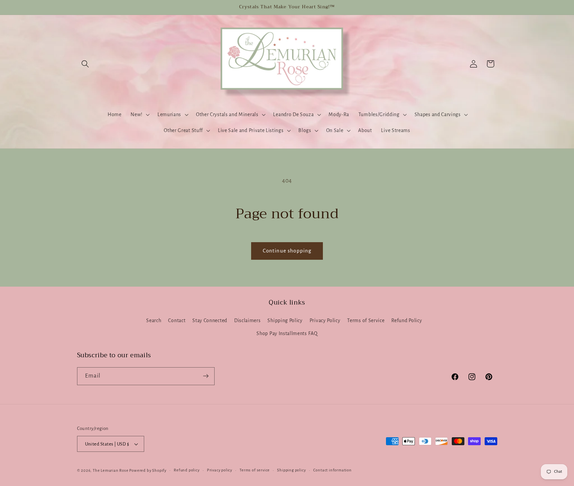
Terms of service (254, 470)
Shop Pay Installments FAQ (286, 333)
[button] (85, 63)
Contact (176, 320)
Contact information (332, 470)
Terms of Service (365, 320)
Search (153, 320)
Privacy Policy (325, 320)
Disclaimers (247, 320)
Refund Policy (406, 320)
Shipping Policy (284, 320)
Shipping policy (291, 470)
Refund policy (186, 470)
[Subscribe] (205, 376)
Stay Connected (209, 320)
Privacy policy (219, 470)
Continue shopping (287, 250)
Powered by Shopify (147, 470)
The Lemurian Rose (111, 470)
